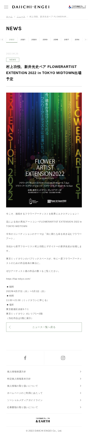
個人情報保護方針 (16, 371)
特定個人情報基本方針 (19, 378)
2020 (34, 39)
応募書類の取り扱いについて (22, 407)
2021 (23, 39)
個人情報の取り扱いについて (22, 386)
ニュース (21, 16)
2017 (66, 39)
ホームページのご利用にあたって (25, 393)
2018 (56, 39)
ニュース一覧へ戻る (43, 327)
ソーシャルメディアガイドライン (25, 400)
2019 (45, 39)
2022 (11, 39)
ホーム (9, 16)
